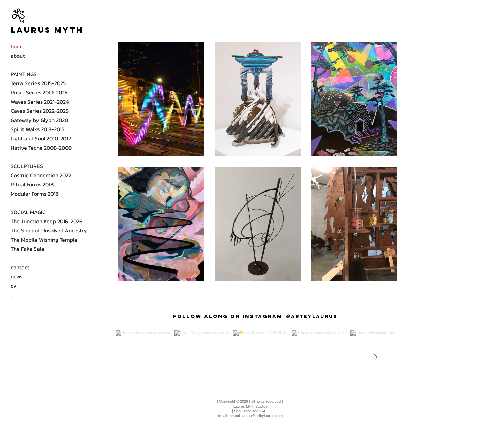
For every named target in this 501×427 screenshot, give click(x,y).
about (18, 55)
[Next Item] (375, 357)
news (16, 276)
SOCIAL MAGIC (28, 212)
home (18, 46)
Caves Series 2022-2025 (40, 111)
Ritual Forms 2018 (32, 184)
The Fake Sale (27, 249)
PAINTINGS (24, 74)
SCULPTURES (27, 166)
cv (13, 285)
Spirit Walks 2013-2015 (37, 129)
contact (20, 267)
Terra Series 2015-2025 (38, 83)
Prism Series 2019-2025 (39, 92)
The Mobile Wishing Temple (44, 239)
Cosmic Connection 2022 (41, 175)
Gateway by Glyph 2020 (39, 120)
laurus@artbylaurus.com (262, 415)
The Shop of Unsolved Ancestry (49, 230)
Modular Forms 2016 (35, 193)
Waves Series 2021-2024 (40, 101)
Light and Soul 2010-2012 (41, 138)
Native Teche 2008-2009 (41, 147)
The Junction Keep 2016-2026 (46, 221)
